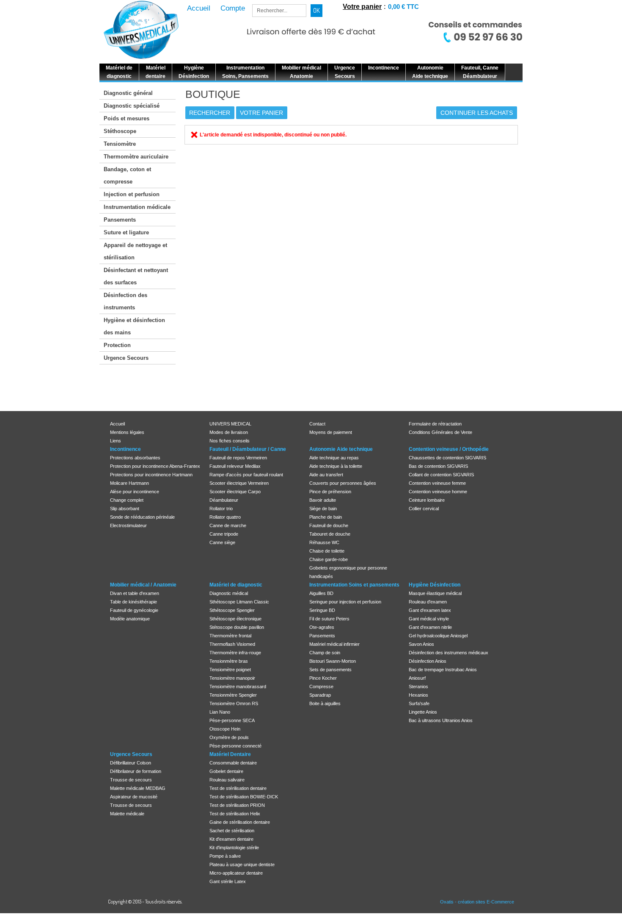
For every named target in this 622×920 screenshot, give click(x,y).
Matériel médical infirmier (334, 644)
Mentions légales (127, 432)
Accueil (117, 423)
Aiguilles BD (321, 593)
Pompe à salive (225, 856)
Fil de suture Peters (329, 618)
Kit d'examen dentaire (231, 839)
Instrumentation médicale (137, 207)
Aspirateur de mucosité (133, 796)
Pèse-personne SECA (232, 720)
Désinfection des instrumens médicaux (448, 652)
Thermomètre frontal (230, 635)
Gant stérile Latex (227, 881)
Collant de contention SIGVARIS (441, 474)
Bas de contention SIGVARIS (438, 466)
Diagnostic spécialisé (132, 106)
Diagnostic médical (228, 593)
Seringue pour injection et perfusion (345, 601)
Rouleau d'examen (428, 601)
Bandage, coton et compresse (127, 175)
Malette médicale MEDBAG (137, 788)
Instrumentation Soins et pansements (354, 585)
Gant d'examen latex (430, 610)
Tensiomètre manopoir (232, 678)
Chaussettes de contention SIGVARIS (447, 457)
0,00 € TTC (403, 6)
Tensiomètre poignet (230, 669)
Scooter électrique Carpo (235, 491)
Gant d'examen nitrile (430, 627)
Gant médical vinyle (429, 618)
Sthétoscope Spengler (232, 610)
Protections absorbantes (135, 457)
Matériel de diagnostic (235, 585)
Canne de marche (227, 525)
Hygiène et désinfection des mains (134, 326)
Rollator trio (221, 508)
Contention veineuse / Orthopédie (449, 449)
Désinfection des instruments (125, 301)
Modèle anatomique (130, 618)
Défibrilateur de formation (135, 771)
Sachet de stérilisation (231, 830)
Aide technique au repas (334, 457)
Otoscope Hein (224, 728)
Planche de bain (325, 517)
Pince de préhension (330, 491)
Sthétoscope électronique (235, 618)
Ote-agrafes (321, 627)
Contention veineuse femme (437, 483)
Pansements (120, 220)
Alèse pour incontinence (134, 491)
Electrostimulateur (128, 525)
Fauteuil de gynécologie (134, 610)
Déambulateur (223, 500)
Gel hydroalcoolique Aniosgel (438, 635)
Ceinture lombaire (427, 500)
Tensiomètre (120, 144)
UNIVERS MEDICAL (230, 423)
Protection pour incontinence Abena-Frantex (155, 466)
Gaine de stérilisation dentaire (239, 822)
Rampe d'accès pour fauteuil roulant (246, 474)
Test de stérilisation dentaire (238, 788)
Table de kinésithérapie (133, 601)
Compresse (321, 686)
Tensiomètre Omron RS (233, 703)
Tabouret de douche (329, 533)
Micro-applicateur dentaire (236, 873)
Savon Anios (421, 644)
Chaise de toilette (326, 550)
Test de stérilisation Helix (234, 813)
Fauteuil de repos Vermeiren (238, 457)
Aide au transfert (326, 474)
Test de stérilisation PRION (237, 805)
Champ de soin (324, 652)
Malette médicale (127, 813)
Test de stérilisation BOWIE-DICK (243, 796)
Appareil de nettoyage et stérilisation (135, 251)
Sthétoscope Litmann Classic (239, 601)
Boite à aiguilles (325, 703)
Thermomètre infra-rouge (235, 652)
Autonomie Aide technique (341, 449)
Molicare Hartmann (129, 483)
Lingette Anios (423, 711)
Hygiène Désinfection (434, 585)
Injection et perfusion (132, 194)
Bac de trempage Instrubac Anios (443, 669)
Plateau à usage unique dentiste (242, 864)
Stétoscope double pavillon (236, 627)
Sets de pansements (330, 669)
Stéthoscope (120, 131)
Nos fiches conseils (229, 440)
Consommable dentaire (233, 762)
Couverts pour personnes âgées (342, 483)
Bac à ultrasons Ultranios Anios (441, 720)
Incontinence (125, 449)
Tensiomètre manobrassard (237, 686)
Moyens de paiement (330, 432)
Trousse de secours (131, 779)
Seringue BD (322, 610)
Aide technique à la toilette (335, 466)
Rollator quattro (225, 517)
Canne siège (222, 542)
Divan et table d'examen (134, 593)
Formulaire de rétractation (435, 423)
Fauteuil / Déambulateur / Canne (247, 449)
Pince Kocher (323, 678)
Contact (317, 423)
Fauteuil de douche (328, 525)
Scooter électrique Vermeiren (239, 483)
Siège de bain (323, 508)
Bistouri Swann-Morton (332, 661)
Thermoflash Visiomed (232, 644)
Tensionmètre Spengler (233, 695)
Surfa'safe (419, 703)
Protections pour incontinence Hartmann (151, 474)
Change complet (126, 500)
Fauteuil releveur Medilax (235, 466)
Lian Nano (219, 711)
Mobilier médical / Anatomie (143, 585)
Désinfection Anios (427, 661)
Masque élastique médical (435, 593)
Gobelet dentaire (226, 771)
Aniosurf (417, 678)
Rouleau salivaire (227, 779)
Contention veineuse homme (438, 491)
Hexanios (418, 695)
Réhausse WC (324, 542)
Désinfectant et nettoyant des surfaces (136, 276)
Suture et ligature (126, 232)
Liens (115, 440)
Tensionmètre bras (228, 661)
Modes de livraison (228, 432)
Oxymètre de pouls (229, 737)
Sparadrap (320, 695)
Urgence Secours (126, 358)
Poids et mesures (126, 118)
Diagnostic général (128, 93)
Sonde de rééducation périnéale (142, 517)
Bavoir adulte (322, 500)
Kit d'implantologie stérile (234, 847)
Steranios (418, 686)
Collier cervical (424, 508)
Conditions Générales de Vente (440, 432)
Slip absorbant (124, 508)
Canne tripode (223, 533)
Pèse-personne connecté (235, 745)
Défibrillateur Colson (130, 762)
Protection (117, 345)
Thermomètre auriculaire (136, 156)
